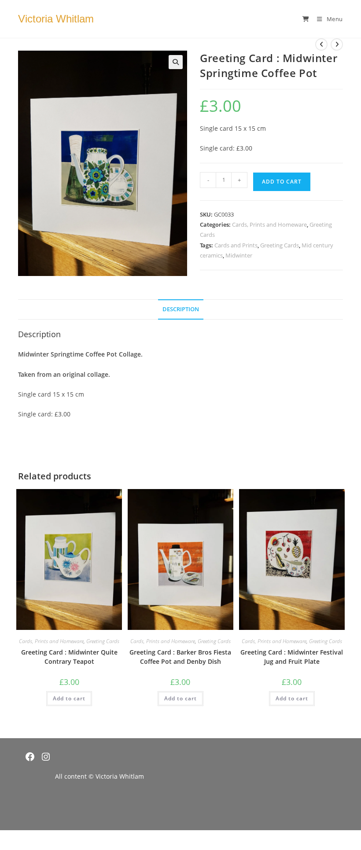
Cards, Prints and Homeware (269, 224)
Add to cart (282, 181)
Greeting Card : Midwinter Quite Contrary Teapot (69, 657)
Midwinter (238, 255)
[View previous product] (321, 44)
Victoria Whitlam (56, 19)
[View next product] (337, 44)
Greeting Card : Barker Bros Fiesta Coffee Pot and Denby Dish (180, 657)
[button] (176, 62)
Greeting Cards (279, 245)
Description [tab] (180, 309)
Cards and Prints (236, 245)
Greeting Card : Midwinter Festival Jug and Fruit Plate (291, 657)
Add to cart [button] (69, 698)
